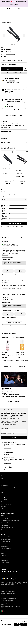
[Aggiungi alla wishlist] (13, 152)
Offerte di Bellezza (23, 582)
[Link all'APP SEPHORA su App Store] (14, 578)
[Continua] (24, 35)
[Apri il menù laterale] (2, 9)
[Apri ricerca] (19, 9)
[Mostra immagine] (13, 34)
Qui (1, 583)
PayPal (18, 60)
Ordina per (3, 196)
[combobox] (14, 199)
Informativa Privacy (14, 418)
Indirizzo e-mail (4, 428)
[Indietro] (4, 35)
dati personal (12, 420)
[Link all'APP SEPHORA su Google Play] (6, 578)
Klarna (22, 60)
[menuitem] (22, 8)
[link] (14, 223)
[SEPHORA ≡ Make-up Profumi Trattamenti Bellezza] (7, 8)
